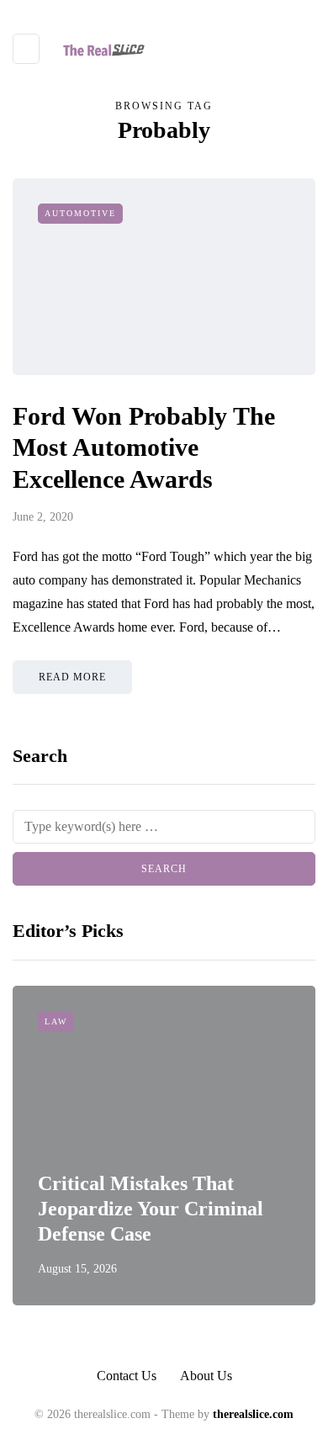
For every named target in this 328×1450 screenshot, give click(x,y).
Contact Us (126, 1375)
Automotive (80, 213)
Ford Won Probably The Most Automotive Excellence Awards (144, 447)
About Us (206, 1375)
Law (56, 1021)
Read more (72, 677)
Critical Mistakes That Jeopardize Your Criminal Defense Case (150, 1208)
